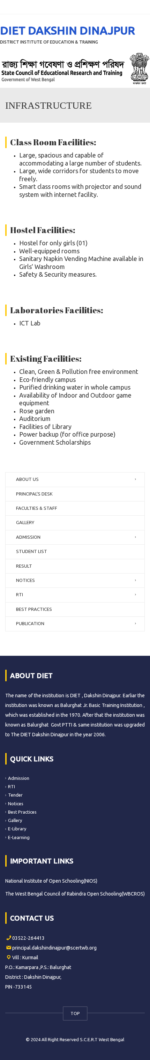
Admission (18, 778)
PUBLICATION (30, 623)
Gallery (15, 820)
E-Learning (19, 837)
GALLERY (25, 522)
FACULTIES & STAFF (36, 508)
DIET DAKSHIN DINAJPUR (67, 30)
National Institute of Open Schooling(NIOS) (51, 881)
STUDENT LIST (31, 551)
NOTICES (25, 580)
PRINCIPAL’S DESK (34, 493)
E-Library (17, 828)
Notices (15, 803)
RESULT (24, 565)
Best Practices (22, 811)
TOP (75, 1013)
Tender (15, 794)
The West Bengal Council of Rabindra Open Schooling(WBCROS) (75, 894)
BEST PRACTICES (34, 609)
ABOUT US (27, 479)
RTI (19, 594)
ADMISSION (28, 537)
